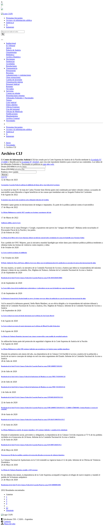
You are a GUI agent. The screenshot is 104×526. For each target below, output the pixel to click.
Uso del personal (13, 109)
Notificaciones (12, 114)
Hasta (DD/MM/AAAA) (11, 169)
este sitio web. (48, 164)
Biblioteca (10, 55)
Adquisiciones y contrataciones (18, 75)
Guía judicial (11, 102)
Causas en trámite (13, 93)
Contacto (7, 521)
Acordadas (10, 64)
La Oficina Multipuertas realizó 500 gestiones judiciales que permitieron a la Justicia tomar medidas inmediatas (35, 349)
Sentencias (10, 61)
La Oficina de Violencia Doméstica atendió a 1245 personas (19, 470)
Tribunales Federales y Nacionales (19, 98)
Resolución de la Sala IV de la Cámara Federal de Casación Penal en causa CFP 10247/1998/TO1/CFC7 (33, 419)
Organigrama (11, 52)
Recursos (9, 73)
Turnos (9, 100)
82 (7, 508)
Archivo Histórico (13, 57)
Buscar (4, 175)
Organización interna (14, 82)
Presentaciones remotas (15, 96)
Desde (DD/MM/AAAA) (11, 167)
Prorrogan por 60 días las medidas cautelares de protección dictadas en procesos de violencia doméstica (32, 455)
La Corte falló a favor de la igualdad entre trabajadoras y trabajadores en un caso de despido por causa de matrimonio (38, 288)
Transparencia (11, 68)
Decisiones (10, 59)
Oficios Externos (13, 107)
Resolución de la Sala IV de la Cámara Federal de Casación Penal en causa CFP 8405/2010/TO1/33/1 (32, 397)
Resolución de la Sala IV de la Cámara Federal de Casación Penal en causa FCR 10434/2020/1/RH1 (31, 277)
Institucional (11, 43)
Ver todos (10, 89)
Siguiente (10, 510)
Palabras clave (6, 172)
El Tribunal (10, 45)
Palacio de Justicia (13, 50)
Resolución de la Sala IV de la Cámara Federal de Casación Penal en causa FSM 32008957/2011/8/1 (31, 366)
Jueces (8, 48)
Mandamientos (12, 116)
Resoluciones (11, 66)
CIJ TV (4, 177)
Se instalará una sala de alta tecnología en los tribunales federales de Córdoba (25, 200)
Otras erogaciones (13, 77)
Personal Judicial (13, 84)
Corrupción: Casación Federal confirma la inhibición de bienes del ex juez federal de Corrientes (30, 185)
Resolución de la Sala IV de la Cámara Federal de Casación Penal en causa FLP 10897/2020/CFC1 (31, 445)
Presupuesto (11, 70)
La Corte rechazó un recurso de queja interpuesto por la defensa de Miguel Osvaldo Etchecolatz (30, 326)
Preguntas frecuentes (14, 18)
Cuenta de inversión (14, 80)
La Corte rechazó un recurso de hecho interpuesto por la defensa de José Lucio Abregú (27, 315)
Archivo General (13, 118)
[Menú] (2, 39)
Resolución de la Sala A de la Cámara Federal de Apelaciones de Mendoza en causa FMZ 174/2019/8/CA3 (33, 376)
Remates (9, 86)
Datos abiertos (12, 105)
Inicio (8, 143)
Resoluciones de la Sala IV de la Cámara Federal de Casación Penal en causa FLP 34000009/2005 (31, 485)
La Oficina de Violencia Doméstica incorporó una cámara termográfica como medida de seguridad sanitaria (34, 336)
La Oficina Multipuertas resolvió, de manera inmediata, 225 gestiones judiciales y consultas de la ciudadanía (34, 430)
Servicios (9, 91)
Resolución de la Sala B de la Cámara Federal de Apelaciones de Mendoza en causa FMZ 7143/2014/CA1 (33, 387)
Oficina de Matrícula (14, 111)
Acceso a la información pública (19, 20)
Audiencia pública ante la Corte (11, 223)
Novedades (10, 121)
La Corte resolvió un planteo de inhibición (14, 252)
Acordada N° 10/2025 (30, 162)
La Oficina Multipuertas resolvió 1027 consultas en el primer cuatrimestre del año (26, 212)
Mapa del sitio (9, 524)
